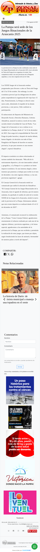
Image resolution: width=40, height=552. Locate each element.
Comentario (8, 346)
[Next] (35, 299)
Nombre (7, 338)
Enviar (20, 367)
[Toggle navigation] (4, 18)
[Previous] (4, 299)
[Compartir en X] (8, 255)
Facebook (20, 518)
